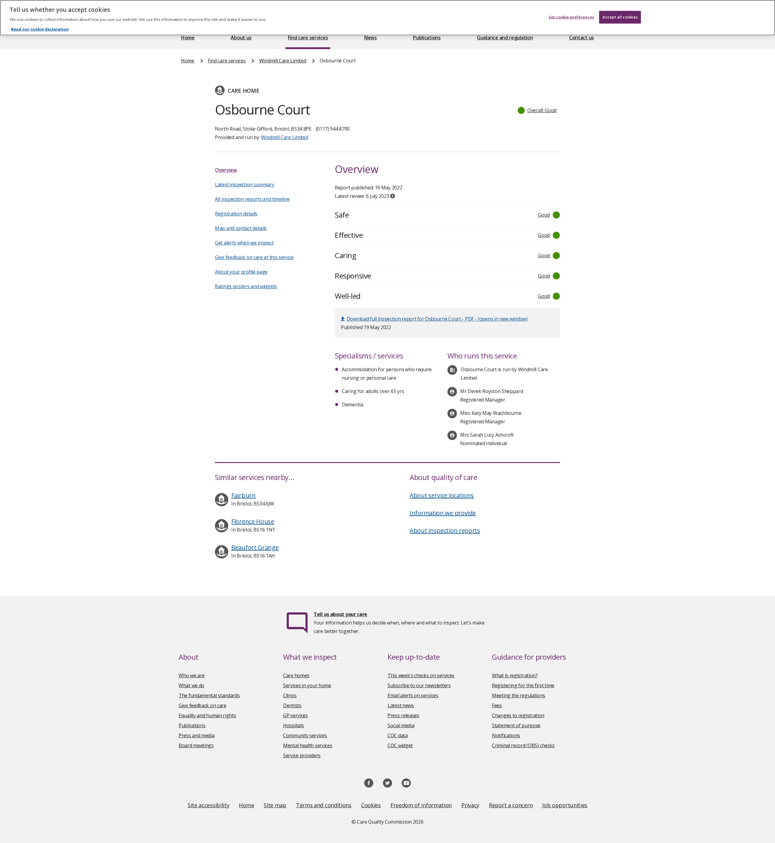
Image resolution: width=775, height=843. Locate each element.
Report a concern (511, 805)
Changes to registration (518, 715)
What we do (191, 685)
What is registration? (515, 675)
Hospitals (293, 725)
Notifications (506, 735)
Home (188, 37)
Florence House (252, 521)
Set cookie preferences (571, 17)
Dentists (292, 705)
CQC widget (400, 745)
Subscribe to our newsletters (419, 685)
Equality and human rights (207, 715)
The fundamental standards (209, 695)
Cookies (371, 805)
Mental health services (307, 745)
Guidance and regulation (505, 37)
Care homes (296, 675)
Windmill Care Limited (282, 60)
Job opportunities (564, 805)
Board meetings (196, 745)
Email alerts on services (413, 695)
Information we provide (443, 513)
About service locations (442, 495)
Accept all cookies (620, 17)
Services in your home (307, 685)
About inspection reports (445, 530)
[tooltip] (392, 196)
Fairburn (243, 495)
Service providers (302, 755)
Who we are (192, 675)
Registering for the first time (523, 685)
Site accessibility (208, 805)
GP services (295, 715)
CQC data (398, 735)
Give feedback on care (202, 705)
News (370, 37)
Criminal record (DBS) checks (523, 745)
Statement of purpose (516, 725)
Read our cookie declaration (40, 29)
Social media (401, 725)
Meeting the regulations (518, 695)
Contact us (581, 37)
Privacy (470, 805)
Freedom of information (421, 805)
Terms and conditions (323, 805)
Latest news (401, 705)
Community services (305, 735)
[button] (537, 110)
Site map (275, 805)
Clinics (290, 695)
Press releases (403, 715)
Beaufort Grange (255, 547)
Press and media (197, 735)
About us (241, 37)
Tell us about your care (340, 614)
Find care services (308, 37)
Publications (426, 37)
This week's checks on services (421, 675)
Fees (497, 705)
